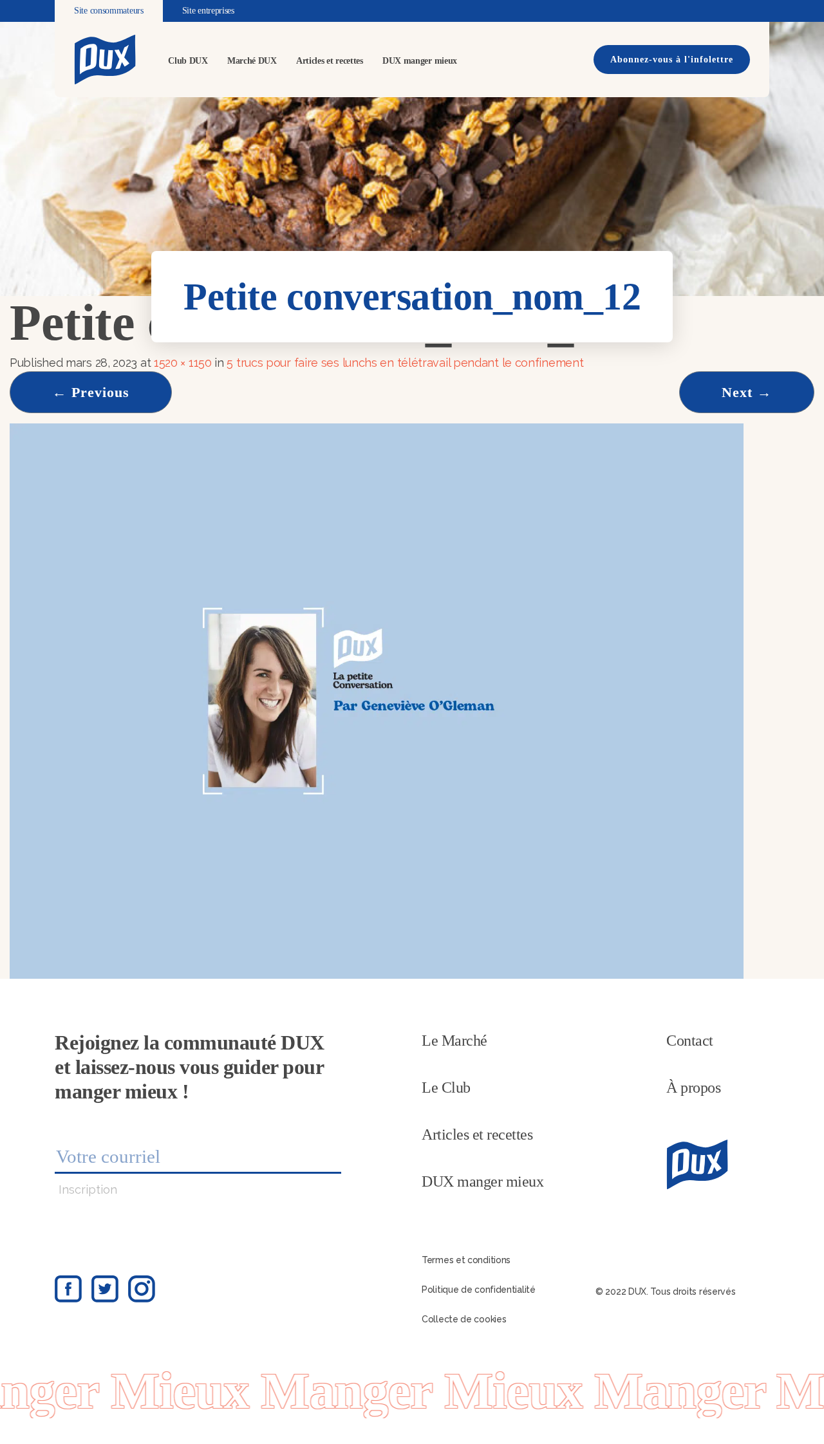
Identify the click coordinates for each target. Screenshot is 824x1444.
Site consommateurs (109, 10)
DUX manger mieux (419, 61)
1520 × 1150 (183, 362)
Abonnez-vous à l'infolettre (671, 59)
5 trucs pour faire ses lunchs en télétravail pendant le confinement (405, 362)
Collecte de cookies (464, 1319)
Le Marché (454, 1040)
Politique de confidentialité (479, 1289)
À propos (693, 1087)
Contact (689, 1040)
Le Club (446, 1087)
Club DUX (188, 61)
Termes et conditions (466, 1260)
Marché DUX (252, 61)
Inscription (88, 1189)
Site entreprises (208, 10)
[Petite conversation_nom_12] (377, 700)
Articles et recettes (329, 61)
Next (747, 392)
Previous (90, 392)
